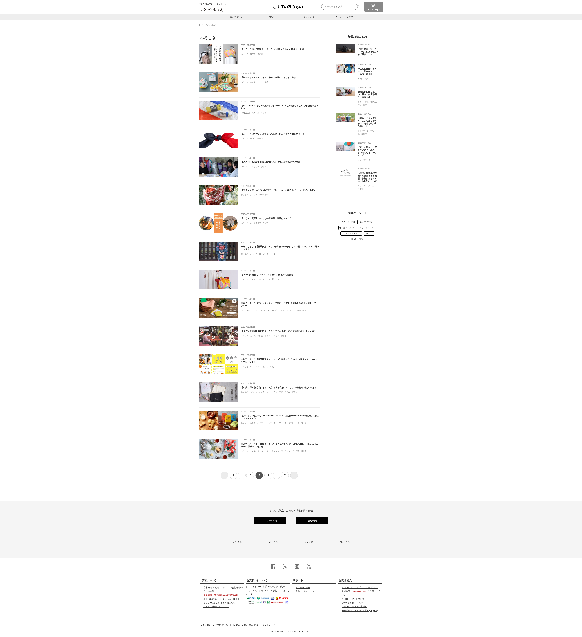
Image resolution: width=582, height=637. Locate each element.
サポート (298, 580)
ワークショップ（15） (351, 233)
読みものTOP (237, 16)
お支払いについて (257, 580)
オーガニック (270, 423)
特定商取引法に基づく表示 (227, 625)
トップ (202, 24)
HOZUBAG (245, 113)
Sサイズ (237, 542)
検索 (359, 6)
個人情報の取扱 (251, 625)
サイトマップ (268, 625)
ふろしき (244, 54)
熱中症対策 (362, 134)
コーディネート (265, 254)
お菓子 (243, 423)
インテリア (362, 160)
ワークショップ (287, 451)
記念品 (294, 392)
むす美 (253, 54)
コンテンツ (309, 16)
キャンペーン (255, 367)
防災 (272, 367)
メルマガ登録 (270, 521)
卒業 (281, 392)
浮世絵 (360, 79)
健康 (367, 102)
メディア (275, 336)
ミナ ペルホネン (299, 310)
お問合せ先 (345, 580)
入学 (275, 392)
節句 (359, 105)
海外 (367, 79)
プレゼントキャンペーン (281, 310)
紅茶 (297, 423)
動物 (266, 82)
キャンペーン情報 (345, 16)
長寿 (365, 105)
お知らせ (273, 16)
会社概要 (206, 625)
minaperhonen (247, 310)
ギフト (260, 82)
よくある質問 (255, 223)
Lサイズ (309, 542)
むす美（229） (366, 222)
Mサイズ (273, 542)
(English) (360, 610)
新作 (274, 279)
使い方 (260, 54)
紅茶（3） (369, 233)
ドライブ (361, 131)
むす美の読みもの (288, 7)
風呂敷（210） (357, 239)
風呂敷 (283, 336)
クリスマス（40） (367, 228)
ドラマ (267, 336)
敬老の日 (374, 102)
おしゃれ (244, 195)
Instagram (312, 521)
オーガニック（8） (347, 228)
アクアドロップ (263, 279)
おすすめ (244, 392)
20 (285, 475)
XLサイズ (345, 542)
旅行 (372, 131)
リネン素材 (263, 195)
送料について (208, 580)
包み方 (260, 138)
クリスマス (289, 423)
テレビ (260, 336)
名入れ (287, 392)
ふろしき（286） (349, 222)
